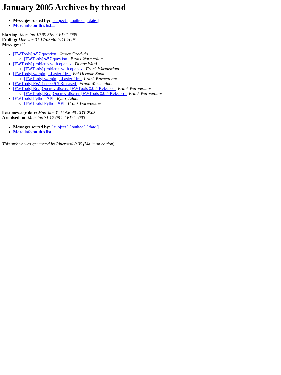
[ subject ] (59, 20)
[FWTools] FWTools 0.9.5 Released (45, 83)
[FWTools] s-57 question (35, 54)
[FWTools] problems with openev (43, 63)
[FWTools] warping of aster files (42, 73)
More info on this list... (34, 25)
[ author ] (77, 20)
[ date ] (92, 20)
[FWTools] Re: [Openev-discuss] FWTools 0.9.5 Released (64, 88)
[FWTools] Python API (34, 98)
